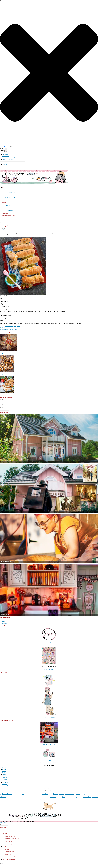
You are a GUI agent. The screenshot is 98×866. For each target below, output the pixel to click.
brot (23, 794)
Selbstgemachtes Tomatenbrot (6, 395)
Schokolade (53, 797)
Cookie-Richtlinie (5, 164)
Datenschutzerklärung (6, 166)
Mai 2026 (4, 772)
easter (72, 794)
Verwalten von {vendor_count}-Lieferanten (10, 157)
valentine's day (68, 797)
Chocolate (40, 794)
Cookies (55, 794)
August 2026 (4, 767)
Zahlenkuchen (4, 623)
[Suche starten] (11, 824)
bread (16, 794)
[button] (49, 73)
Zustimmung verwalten (4, 825)
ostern (28, 797)
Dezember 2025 (5, 780)
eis (74, 794)
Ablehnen (6, 161)
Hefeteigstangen (8, 326)
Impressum (4, 167)
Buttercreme (26, 794)
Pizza (31, 797)
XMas (93, 797)
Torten (3, 621)
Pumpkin (34, 797)
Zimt (96, 797)
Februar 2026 (4, 777)
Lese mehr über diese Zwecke (7, 159)
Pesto (12, 326)
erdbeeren (78, 794)
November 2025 (5, 782)
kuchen (17, 797)
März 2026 (4, 775)
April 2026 (4, 774)
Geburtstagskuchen (84, 794)
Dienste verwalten (5, 156)
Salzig (15, 326)
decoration (61, 794)
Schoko (47, 797)
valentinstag (74, 797)
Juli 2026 (4, 769)
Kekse (14, 797)
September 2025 (5, 785)
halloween (3, 797)
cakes (31, 794)
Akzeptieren (2, 161)
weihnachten (87, 797)
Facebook (49, 760)
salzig (6, 229)
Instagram (49, 758)
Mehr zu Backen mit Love (49, 669)
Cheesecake (36, 794)
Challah (33, 794)
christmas (45, 794)
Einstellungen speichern (20, 161)
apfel (1, 794)
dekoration (67, 794)
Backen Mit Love (7, 794)
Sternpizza (2, 353)
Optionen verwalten (5, 154)
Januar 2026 (4, 779)
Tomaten (18, 326)
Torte (63, 797)
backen (3, 229)
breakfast (19, 794)
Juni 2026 (4, 771)
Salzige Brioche (3, 374)
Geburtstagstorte (91, 794)
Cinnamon (51, 794)
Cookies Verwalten (12, 161)
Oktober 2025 (4, 784)
